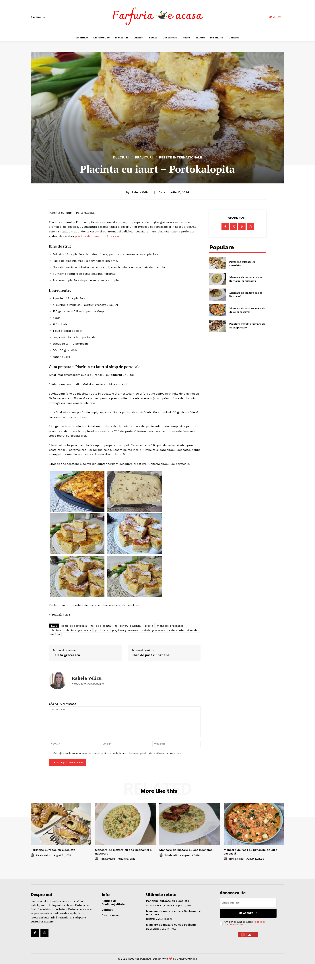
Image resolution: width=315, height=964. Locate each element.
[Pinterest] (242, 226)
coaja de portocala (74, 625)
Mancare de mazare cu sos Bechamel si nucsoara (245, 279)
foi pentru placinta (128, 625)
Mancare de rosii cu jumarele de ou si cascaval (247, 310)
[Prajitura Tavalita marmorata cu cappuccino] (217, 326)
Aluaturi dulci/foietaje (160, 905)
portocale (101, 630)
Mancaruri (152, 929)
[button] (39, 17)
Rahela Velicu (141, 192)
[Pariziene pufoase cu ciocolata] (217, 263)
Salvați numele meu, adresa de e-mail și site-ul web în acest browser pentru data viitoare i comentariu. (117, 753)
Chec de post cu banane (150, 655)
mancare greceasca (170, 625)
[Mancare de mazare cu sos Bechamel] (217, 294)
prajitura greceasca (125, 630)
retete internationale (183, 630)
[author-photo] (33, 855)
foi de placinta (101, 625)
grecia (149, 625)
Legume (150, 919)
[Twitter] (233, 226)
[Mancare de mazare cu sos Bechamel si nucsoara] (217, 279)
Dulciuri (121, 157)
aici (138, 605)
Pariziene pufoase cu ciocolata (242, 263)
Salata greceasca (66, 655)
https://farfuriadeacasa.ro (88, 683)
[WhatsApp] (250, 226)
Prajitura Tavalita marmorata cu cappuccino (247, 325)
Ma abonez (246, 913)
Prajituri (144, 157)
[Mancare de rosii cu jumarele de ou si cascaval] (217, 310)
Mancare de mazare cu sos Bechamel (186, 850)
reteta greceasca (153, 630)
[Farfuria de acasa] (158, 16)
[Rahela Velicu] (57, 680)
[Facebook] (225, 226)
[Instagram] (44, 933)
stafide (55, 634)
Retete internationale (180, 157)
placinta (55, 630)
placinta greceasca (78, 630)
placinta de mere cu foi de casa (97, 236)
